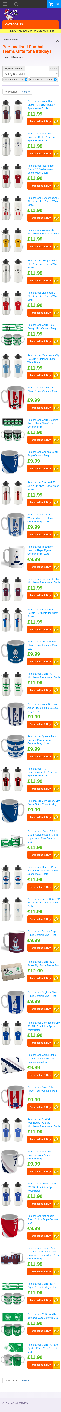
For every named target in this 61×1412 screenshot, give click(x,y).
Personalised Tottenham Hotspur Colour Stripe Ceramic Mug (40, 1155)
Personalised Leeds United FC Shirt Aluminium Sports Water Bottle (43, 903)
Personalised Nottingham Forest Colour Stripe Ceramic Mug (43, 1219)
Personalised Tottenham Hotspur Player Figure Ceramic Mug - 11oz (40, 550)
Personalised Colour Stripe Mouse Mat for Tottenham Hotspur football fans (41, 1058)
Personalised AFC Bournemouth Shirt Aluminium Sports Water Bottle (43, 772)
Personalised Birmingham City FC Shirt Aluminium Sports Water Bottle (43, 1026)
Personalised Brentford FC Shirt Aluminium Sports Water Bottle (43, 486)
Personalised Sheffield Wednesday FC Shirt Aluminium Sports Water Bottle (43, 1123)
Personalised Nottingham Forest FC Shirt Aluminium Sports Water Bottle (41, 169)
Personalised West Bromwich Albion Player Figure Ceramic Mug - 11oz (43, 708)
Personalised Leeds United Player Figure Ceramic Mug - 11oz (42, 645)
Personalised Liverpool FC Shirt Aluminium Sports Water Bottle (43, 296)
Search (53, 68)
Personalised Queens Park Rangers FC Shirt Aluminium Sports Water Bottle (42, 870)
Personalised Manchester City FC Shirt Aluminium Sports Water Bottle (43, 359)
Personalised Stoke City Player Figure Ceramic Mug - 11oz (42, 1091)
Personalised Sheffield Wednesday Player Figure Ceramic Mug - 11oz (41, 518)
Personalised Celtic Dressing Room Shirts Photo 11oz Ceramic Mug (42, 423)
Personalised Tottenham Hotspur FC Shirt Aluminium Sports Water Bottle (42, 137)
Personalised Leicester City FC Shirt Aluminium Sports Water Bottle (42, 1187)
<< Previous (11, 91)
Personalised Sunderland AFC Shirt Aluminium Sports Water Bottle (43, 201)
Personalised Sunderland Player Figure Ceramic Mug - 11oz (42, 391)
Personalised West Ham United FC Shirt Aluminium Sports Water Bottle (41, 105)
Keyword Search (14, 68)
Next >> (26, 91)
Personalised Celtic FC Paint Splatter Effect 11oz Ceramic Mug (42, 1348)
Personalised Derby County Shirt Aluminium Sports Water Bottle (43, 264)
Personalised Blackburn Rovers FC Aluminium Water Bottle (42, 613)
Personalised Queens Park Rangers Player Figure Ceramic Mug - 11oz (41, 740)
